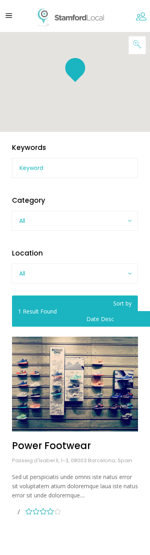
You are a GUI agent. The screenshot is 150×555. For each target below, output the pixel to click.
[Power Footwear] (75, 384)
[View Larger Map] (137, 45)
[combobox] (75, 221)
